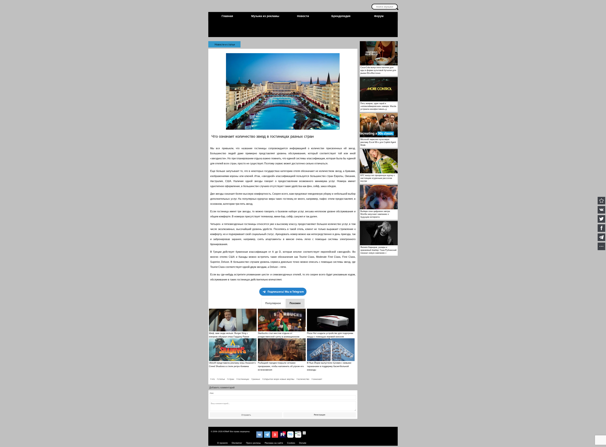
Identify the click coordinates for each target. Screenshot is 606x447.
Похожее (295, 303)
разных (256, 379)
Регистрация (319, 415)
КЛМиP (226, 431)
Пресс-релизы (253, 443)
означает (317, 379)
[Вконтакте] (259, 434)
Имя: (212, 393)
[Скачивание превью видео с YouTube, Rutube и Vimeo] (290, 434)
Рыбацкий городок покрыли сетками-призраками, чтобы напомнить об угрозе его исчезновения (281, 366)
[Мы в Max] (298, 434)
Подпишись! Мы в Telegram (285, 291)
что (213, 379)
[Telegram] (267, 434)
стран (231, 379)
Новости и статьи (225, 44)
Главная (227, 16)
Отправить (246, 415)
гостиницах (243, 379)
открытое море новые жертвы (279, 379)
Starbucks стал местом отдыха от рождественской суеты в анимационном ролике (278, 336)
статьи (221, 379)
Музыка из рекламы (265, 16)
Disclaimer (237, 443)
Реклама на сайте (274, 443)
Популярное (273, 303)
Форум (378, 16)
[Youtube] (275, 434)
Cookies (291, 443)
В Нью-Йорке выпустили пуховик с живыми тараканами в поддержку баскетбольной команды (329, 366)
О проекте (222, 443)
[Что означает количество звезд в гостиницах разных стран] (601, 200)
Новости (303, 16)
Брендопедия (341, 16)
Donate (302, 443)
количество (303, 379)
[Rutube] (282, 434)
